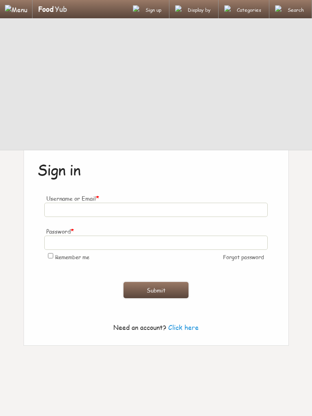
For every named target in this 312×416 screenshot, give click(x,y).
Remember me (72, 257)
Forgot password (243, 257)
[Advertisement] (156, 85)
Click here (183, 327)
